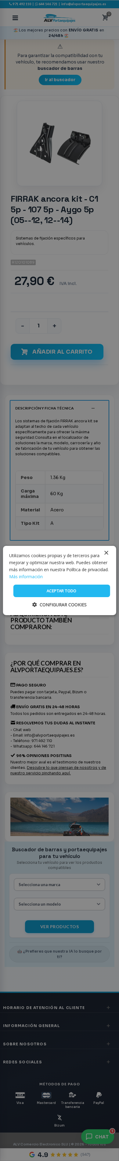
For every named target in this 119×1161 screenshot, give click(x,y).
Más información (26, 576)
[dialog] (59, 580)
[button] (59, 605)
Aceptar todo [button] (62, 590)
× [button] (106, 553)
